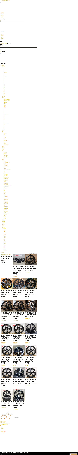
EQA (4, 189)
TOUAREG (5, 248)
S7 (6, 43)
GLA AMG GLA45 (6, 199)
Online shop (2, 12)
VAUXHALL (3, 227)
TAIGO (4, 247)
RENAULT (3, 222)
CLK (4, 172)
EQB (4, 190)
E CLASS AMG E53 (6, 178)
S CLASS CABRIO (6, 184)
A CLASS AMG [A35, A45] (7, 162)
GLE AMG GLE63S (6, 208)
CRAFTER (5, 234)
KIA (2, 150)
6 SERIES (5, 105)
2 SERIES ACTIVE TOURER (7, 99)
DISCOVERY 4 (5, 153)
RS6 (4, 91)
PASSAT (5, 242)
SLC (4, 187)
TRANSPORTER (5, 250)
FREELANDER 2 (6, 155)
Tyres (2, 251)
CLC (4, 171)
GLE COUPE (5, 209)
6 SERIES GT (5, 106)
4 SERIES (5, 103)
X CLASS (5, 218)
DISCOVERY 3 (5, 152)
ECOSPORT (5, 133)
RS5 (4, 90)
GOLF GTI (5, 236)
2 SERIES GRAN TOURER (7, 100)
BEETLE (5, 230)
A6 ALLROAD (5, 72)
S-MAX (4, 142)
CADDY (4, 231)
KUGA (4, 138)
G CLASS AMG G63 (6, 196)
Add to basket (3, 264)
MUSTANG (5, 139)
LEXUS (3, 159)
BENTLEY (3, 96)
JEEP (3, 149)
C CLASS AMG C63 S (6, 166)
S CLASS (5, 181)
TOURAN (5, 249)
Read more (14, 365)
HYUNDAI (3, 147)
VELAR (4, 158)
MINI (3, 219)
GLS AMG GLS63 (6, 211)
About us (2, 13)
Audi (5, 43)
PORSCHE (3, 221)
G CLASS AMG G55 (6, 195)
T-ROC (4, 246)
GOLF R (5, 237)
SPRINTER (5, 215)
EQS (4, 193)
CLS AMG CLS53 (6, 174)
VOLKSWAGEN (4, 228)
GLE (4, 205)
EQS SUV (5, 194)
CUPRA (3, 130)
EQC (4, 191)
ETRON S (5, 93)
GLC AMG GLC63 (6, 203)
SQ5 (4, 85)
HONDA (3, 146)
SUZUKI (3, 225)
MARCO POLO (5, 214)
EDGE (4, 134)
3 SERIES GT (5, 102)
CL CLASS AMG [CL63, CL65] (7, 169)
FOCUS (4, 136)
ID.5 (4, 239)
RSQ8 (4, 87)
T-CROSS (5, 245)
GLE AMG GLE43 (6, 206)
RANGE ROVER (5, 156)
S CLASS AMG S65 (6, 183)
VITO (4, 217)
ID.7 (4, 240)
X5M (4, 124)
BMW (3, 97)
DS (2, 131)
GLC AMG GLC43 (6, 202)
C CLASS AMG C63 (6, 165)
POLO (4, 244)
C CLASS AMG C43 (6, 164)
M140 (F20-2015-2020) (6, 114)
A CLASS (5, 161)
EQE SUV (5, 192)
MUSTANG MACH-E (6, 140)
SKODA (3, 223)
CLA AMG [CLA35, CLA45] (7, 170)
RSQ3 (4, 84)
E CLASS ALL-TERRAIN (6, 177)
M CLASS (5, 212)
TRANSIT (5, 143)
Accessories (2, 252)
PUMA (4, 141)
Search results (2, 48)
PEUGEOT (3, 220)
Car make (3, 43)
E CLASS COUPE (6, 180)
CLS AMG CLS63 (6, 175)
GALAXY (5, 137)
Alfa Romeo (3, 66)
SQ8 (4, 86)
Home (1, 43)
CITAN (4, 167)
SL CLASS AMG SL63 (6, 186)
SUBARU (3, 224)
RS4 (4, 89)
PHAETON (5, 243)
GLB (4, 200)
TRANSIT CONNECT (6, 144)
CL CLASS (5, 168)
